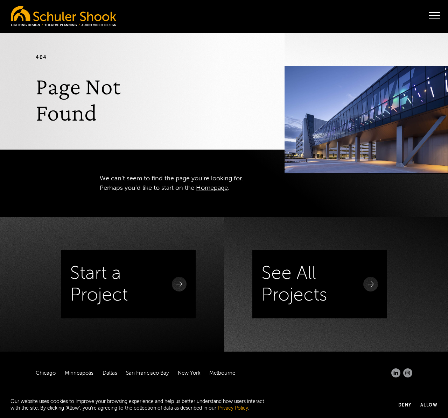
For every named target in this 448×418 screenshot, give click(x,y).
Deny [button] (405, 405)
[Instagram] (407, 372)
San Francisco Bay (147, 373)
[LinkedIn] (395, 372)
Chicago (46, 373)
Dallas (110, 373)
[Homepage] (49, 14)
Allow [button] (429, 405)
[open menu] (434, 15)
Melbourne (222, 373)
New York (189, 373)
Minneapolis (79, 373)
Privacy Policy (233, 408)
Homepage (212, 187)
